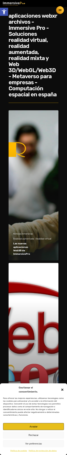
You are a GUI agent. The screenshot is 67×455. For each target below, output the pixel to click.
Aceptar (34, 426)
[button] (4, 12)
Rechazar (33, 435)
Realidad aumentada (23, 239)
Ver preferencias (33, 443)
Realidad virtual (43, 239)
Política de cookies (18, 451)
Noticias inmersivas (23, 234)
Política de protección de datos (43, 451)
